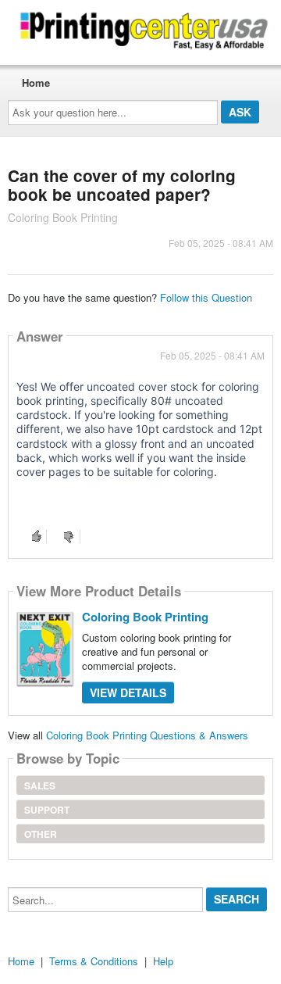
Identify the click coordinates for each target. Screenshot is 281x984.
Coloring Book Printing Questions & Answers (147, 735)
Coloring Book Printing (145, 616)
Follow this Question (206, 297)
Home (36, 82)
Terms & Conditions (93, 961)
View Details (128, 692)
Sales (39, 785)
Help (163, 961)
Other (40, 834)
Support (46, 810)
